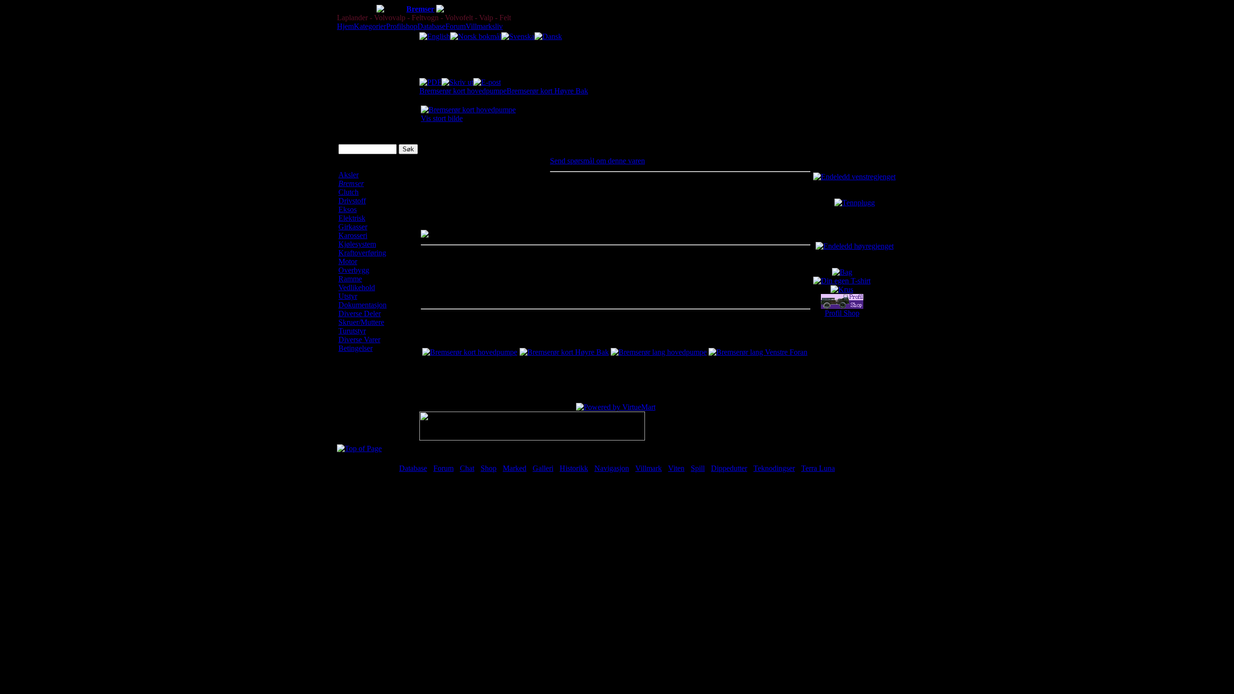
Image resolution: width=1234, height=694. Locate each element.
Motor (347, 261)
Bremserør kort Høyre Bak (547, 91)
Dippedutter (729, 468)
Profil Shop (842, 313)
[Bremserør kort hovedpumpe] (469, 352)
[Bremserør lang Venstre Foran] (758, 352)
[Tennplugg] (854, 203)
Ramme (350, 279)
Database (431, 26)
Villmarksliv (484, 26)
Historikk (574, 468)
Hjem (345, 26)
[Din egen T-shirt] (842, 281)
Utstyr (347, 296)
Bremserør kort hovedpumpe (463, 91)
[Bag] (842, 272)
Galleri (543, 468)
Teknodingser (774, 468)
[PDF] (430, 80)
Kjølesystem (357, 244)
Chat (467, 468)
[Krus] (842, 289)
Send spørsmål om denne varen (597, 161)
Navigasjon (611, 468)
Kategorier (370, 26)
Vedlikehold (356, 287)
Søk (344, 132)
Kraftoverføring (362, 253)
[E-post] (487, 80)
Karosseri (352, 235)
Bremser (420, 9)
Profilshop (401, 26)
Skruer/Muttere (361, 322)
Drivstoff (352, 201)
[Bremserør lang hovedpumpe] (659, 352)
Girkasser (352, 227)
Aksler (348, 175)
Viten (676, 468)
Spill (698, 468)
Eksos (347, 209)
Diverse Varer (359, 339)
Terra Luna (818, 468)
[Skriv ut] (457, 80)
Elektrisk (351, 218)
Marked (514, 468)
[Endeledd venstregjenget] (854, 177)
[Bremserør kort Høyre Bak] (564, 352)
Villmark (648, 468)
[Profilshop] (842, 306)
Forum (455, 26)
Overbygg (353, 270)
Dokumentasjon (362, 305)
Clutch (348, 192)
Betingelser (355, 348)
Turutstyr (352, 331)
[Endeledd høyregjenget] (855, 246)
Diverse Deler (359, 313)
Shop (488, 468)
